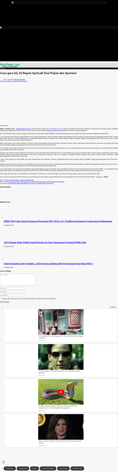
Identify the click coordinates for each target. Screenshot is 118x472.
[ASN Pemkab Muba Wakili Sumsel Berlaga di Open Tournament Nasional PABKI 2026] (13, 238)
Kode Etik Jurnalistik (48, 468)
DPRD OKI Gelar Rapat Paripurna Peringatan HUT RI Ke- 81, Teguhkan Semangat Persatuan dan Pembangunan (58, 221)
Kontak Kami (10, 468)
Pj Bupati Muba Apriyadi (23, 129)
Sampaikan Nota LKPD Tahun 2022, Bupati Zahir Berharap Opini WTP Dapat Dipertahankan (36, 181)
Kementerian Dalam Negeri (54, 130)
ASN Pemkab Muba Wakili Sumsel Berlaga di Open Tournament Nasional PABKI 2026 (45, 242)
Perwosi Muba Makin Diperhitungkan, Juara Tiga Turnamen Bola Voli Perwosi (30, 183)
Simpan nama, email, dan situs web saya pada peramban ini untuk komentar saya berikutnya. (29, 298)
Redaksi (34, 468)
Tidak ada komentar (19, 79)
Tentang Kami (23, 468)
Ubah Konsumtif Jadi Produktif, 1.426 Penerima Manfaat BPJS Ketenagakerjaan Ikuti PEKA (48, 263)
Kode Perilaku (63, 468)
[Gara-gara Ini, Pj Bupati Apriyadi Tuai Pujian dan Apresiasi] (32, 124)
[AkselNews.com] (9, 67)
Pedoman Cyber (77, 468)
